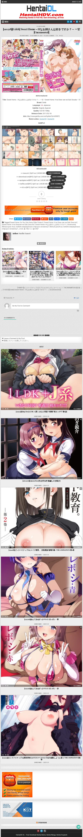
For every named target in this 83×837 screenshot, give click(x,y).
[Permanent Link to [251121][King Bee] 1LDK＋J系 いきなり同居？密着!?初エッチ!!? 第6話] (41, 379)
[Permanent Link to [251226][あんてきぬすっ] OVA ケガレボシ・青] (41, 587)
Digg (58, 219)
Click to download (54, 173)
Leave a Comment (49, 35)
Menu (5, 2)
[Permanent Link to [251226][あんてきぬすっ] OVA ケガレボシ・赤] (41, 656)
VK (52, 219)
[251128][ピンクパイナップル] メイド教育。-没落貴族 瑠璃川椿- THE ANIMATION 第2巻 (41, 550)
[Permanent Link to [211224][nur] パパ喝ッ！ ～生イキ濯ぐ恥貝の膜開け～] (14, 260)
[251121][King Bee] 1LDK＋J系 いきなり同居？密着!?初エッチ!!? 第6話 (41, 411)
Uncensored (71, 225)
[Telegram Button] (71, 21)
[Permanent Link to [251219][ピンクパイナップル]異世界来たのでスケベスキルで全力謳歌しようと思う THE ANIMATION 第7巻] (41, 725)
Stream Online (42, 822)
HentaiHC (51, 119)
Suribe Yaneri (25, 35)
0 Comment (23, 268)
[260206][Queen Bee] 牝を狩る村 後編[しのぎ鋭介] (41, 481)
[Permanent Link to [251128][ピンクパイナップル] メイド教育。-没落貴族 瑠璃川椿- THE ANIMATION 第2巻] (41, 517)
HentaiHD (42, 119)
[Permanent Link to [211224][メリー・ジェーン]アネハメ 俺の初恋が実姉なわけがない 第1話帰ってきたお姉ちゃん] (68, 260)
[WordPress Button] (68, 21)
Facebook (27, 219)
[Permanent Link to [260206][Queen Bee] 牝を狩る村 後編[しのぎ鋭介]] (41, 448)
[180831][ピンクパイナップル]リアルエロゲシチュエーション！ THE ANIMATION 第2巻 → (49, 288)
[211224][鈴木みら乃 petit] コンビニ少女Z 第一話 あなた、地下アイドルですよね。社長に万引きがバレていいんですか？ (41, 274)
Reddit (45, 219)
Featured (48, 354)
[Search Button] (80, 21)
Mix (72, 219)
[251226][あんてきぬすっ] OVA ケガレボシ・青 (41, 619)
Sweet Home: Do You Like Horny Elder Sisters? (26, 222)
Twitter (19, 219)
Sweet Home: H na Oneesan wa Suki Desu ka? (18, 225)
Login (77, 298)
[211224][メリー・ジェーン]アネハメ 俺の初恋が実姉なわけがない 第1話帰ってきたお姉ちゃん (68, 273)
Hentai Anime (41, 26)
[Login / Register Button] (77, 21)
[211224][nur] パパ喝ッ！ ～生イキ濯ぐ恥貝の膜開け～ (14, 272)
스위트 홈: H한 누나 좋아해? (29, 229)
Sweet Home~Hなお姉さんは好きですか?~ (51, 225)
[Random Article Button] (74, 21)
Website (42, 243)
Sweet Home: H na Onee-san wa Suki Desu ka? (60, 222)
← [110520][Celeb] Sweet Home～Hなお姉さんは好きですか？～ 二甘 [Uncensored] (31, 290)
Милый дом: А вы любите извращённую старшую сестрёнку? (25, 227)
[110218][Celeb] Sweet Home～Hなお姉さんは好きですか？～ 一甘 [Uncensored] (41, 30)
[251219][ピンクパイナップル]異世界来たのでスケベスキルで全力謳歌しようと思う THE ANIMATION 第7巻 (41, 759)
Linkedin (65, 219)
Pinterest (37, 219)
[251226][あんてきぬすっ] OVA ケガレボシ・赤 (41, 688)
